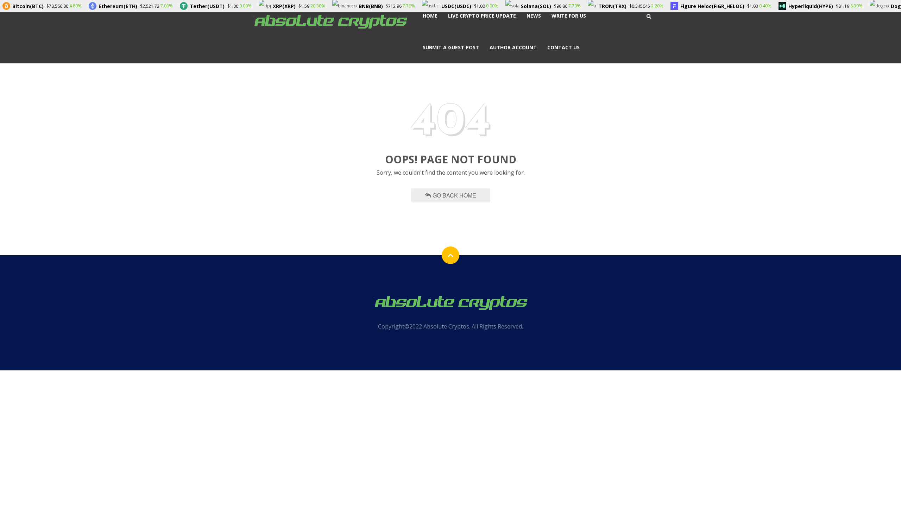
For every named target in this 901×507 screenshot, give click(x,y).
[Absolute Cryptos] (330, 21)
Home (430, 15)
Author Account (513, 47)
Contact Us (563, 47)
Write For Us (569, 15)
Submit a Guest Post (451, 47)
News (534, 15)
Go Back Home (454, 195)
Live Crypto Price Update (482, 15)
